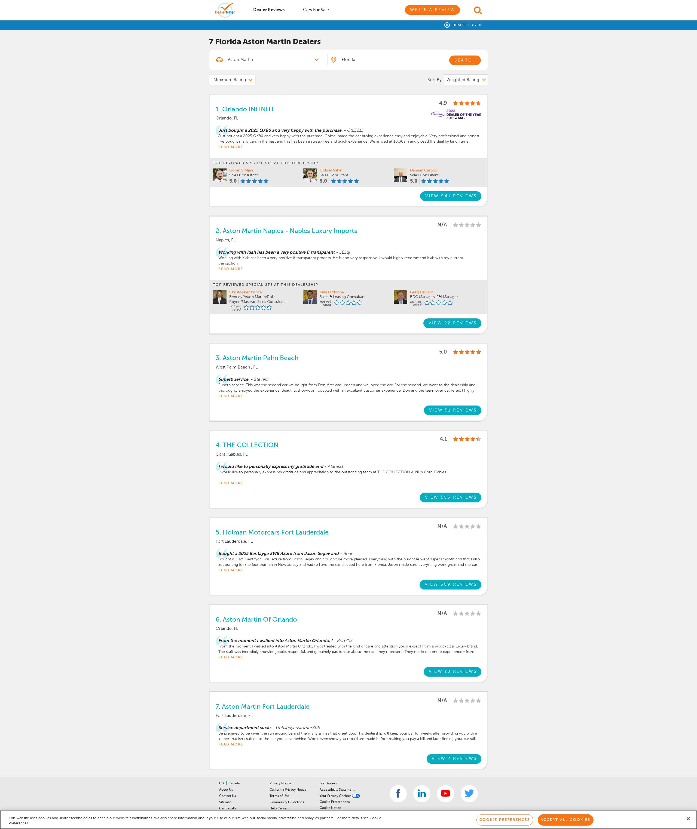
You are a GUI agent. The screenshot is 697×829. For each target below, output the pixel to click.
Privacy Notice (280, 783)
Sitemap (225, 802)
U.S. (222, 783)
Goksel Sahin (331, 170)
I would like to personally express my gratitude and (270, 467)
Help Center (279, 808)
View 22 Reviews (453, 323)
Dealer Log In (466, 25)
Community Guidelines (287, 802)
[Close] (688, 819)
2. (286, 231)
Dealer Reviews (269, 10)
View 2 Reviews (454, 759)
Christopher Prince (245, 292)
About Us (226, 789)
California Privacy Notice (288, 789)
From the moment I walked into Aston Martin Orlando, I (275, 641)
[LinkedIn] (421, 793)
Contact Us (227, 796)
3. (257, 358)
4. (247, 445)
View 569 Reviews (451, 584)
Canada (234, 783)
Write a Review (433, 10)
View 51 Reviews (453, 410)
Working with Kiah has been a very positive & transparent (276, 252)
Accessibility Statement (337, 789)
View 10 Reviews (453, 672)
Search (465, 60)
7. (263, 707)
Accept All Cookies (566, 820)
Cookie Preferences (335, 802)
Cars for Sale (316, 10)
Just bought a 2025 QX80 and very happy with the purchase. (280, 130)
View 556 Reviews (451, 497)
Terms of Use (279, 796)
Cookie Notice (330, 808)
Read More (230, 147)
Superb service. (233, 379)
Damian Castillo (423, 170)
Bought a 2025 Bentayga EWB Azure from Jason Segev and (278, 554)
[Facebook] (398, 793)
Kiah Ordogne (332, 292)
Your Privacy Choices (336, 796)
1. (244, 109)
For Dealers (328, 783)
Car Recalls (227, 808)
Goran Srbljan (241, 170)
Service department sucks (244, 728)
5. (272, 532)
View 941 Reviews (451, 196)
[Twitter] (469, 793)
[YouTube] (445, 793)
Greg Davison (421, 292)
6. (256, 619)
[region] (348, 819)
